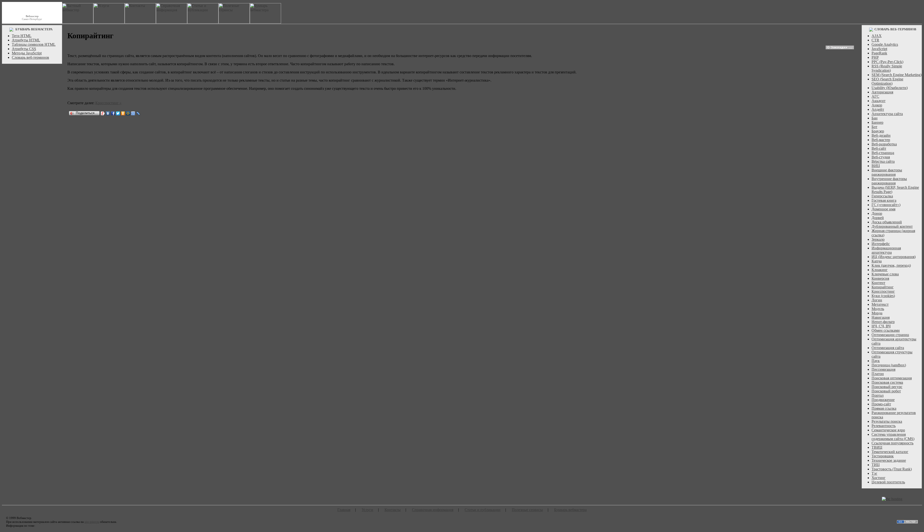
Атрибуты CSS (24, 49)
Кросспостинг (883, 291)
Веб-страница (883, 153)
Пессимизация (883, 369)
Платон (878, 374)
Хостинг (879, 478)
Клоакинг (880, 270)
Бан (875, 118)
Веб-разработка (884, 144)
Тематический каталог (890, 452)
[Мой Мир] (128, 113)
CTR (875, 40)
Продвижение (883, 400)
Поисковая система (887, 382)
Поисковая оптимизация (892, 378)
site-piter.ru (91, 522)
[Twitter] (118, 113)
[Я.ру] (102, 113)
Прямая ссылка (884, 408)
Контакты (393, 510)
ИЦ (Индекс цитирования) (894, 257)
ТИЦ (876, 465)
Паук (876, 361)
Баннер (877, 122)
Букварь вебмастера (570, 510)
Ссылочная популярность (892, 443)
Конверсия (880, 278)
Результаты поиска (887, 421)
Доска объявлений (887, 222)
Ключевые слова (885, 274)
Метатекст (880, 304)
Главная (343, 510)
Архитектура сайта (887, 114)
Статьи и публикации (482, 510)
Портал (878, 395)
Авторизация (882, 92)
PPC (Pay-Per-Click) (887, 62)
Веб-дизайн (881, 135)
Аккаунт (879, 101)
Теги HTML (22, 36)
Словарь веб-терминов (30, 57)
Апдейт (878, 109)
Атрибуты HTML (26, 40)
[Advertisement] (32, 138)
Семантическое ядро (888, 430)
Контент (878, 283)
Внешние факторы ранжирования (887, 172)
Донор (877, 213)
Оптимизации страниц (890, 335)
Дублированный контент (892, 226)
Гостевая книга (884, 200)
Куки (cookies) (883, 296)
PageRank (879, 53)
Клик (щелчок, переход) (891, 265)
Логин (877, 300)
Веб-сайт (879, 148)
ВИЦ (876, 166)
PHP (875, 57)
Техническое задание (889, 460)
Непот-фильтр (883, 322)
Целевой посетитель (888, 482)
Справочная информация (432, 510)
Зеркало (878, 239)
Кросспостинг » (108, 103)
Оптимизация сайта (888, 348)
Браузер (878, 131)
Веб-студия (881, 157)
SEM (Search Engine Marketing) (897, 75)
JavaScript (879, 49)
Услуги (367, 510)
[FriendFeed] (133, 113)
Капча (877, 261)
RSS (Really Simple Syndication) (887, 68)
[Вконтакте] (107, 113)
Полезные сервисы (527, 510)
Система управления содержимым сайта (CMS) (893, 436)
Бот (874, 127)
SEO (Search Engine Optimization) (887, 81)
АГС (875, 96)
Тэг (874, 473)
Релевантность (884, 426)
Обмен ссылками (886, 330)
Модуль (878, 309)
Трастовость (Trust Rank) (892, 469)
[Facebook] (113, 113)
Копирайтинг (883, 287)
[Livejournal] (138, 113)
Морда (877, 313)
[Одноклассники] (123, 113)
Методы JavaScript (27, 53)
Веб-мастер (881, 140)
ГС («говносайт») (886, 205)
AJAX (877, 36)
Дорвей (878, 218)
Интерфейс (881, 244)
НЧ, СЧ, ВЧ (881, 326)
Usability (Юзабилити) (890, 88)
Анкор (877, 105)
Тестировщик (883, 456)
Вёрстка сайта (883, 161)
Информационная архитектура (886, 250)
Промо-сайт (881, 404)
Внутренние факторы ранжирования (889, 181)
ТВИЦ (877, 447)
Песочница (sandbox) (889, 365)
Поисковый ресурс (887, 387)
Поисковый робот (886, 391)
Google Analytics (885, 44)
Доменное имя (883, 209)
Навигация (881, 317)
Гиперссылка (882, 196)
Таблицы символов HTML (34, 44)
